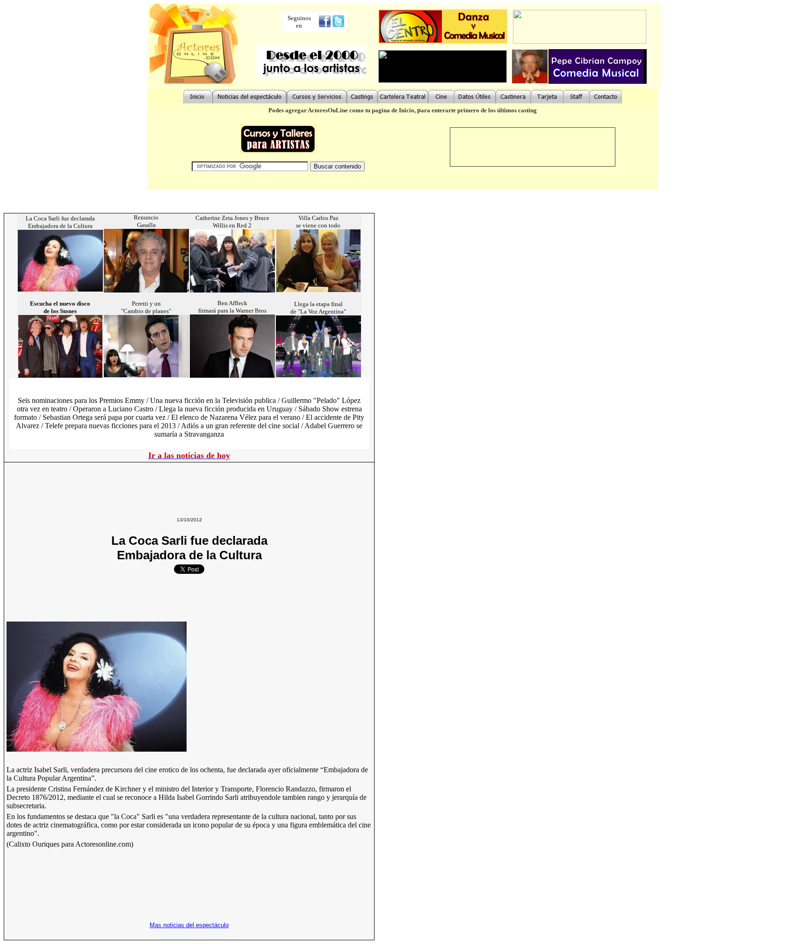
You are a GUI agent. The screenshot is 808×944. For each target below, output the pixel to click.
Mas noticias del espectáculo (189, 925)
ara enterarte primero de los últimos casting (479, 110)
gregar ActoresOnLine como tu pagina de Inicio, (353, 110)
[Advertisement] (176, 485)
